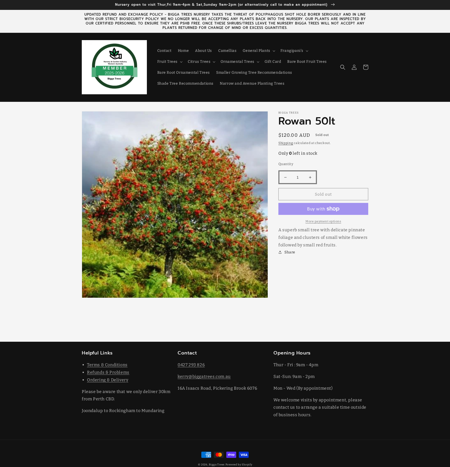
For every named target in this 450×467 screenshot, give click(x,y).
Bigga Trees (217, 464)
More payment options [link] (323, 221)
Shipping (285, 143)
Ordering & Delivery (107, 379)
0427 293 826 (191, 364)
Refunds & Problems (108, 372)
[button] (258, 50)
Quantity (285, 164)
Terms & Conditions (107, 364)
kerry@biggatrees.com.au (204, 376)
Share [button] (289, 252)
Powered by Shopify (239, 464)
